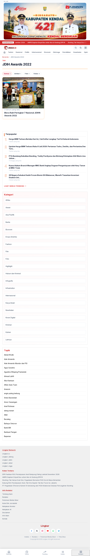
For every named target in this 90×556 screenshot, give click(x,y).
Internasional (37, 52)
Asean (8, 207)
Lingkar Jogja (7, 466)
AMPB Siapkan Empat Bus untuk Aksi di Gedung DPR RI (39, 42)
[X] (37, 531)
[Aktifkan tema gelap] (81, 48)
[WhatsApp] (53, 531)
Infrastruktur (10, 288)
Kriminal (8, 325)
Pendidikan (66, 52)
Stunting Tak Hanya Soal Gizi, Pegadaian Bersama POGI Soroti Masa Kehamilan (31, 480)
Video (37, 74)
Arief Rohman (9, 406)
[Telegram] (58, 531)
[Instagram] (42, 531)
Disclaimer (6, 512)
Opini (86, 52)
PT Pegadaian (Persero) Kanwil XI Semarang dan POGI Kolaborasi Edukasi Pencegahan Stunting (37, 486)
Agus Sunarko (9, 368)
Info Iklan (5, 516)
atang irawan (9, 411)
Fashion (9, 244)
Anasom (7, 389)
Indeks (26, 537)
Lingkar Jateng (7, 457)
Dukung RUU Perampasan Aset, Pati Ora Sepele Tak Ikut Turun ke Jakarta (29, 483)
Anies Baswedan (10, 398)
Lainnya (8, 340)
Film (7, 251)
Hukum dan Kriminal (13, 273)
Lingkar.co (6, 454)
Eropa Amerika (11, 237)
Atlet (6, 415)
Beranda (5, 57)
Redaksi (5, 497)
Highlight (9, 266)
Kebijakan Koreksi (8, 506)
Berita (8, 222)
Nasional (19, 52)
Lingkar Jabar (7, 463)
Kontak (4, 519)
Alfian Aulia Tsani (10, 385)
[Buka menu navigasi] (85, 48)
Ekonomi (47, 52)
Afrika (8, 200)
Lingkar (45, 525)
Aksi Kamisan (9, 381)
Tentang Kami (7, 494)
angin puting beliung (12, 393)
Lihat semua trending (14, 186)
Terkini (10, 52)
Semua (7, 74)
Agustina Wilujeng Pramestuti (15, 372)
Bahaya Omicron (10, 424)
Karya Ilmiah (10, 303)
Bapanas (7, 436)
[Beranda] (37, 48)
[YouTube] (47, 531)
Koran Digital (10, 318)
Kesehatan (77, 52)
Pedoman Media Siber (10, 500)
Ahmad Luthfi (9, 376)
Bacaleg (7, 419)
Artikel (17, 74)
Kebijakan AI (6, 509)
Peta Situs (62, 537)
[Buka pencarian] (76, 48)
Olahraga (56, 52)
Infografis (9, 281)
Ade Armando (9, 359)
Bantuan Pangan (10, 432)
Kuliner (8, 332)
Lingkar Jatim (7, 460)
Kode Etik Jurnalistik (9, 503)
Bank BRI (7, 428)
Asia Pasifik (10, 215)
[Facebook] (31, 531)
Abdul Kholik (9, 355)
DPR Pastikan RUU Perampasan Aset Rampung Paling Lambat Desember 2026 (30, 474)
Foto (27, 74)
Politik (27, 52)
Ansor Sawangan (10, 402)
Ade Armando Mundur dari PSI (15, 363)
